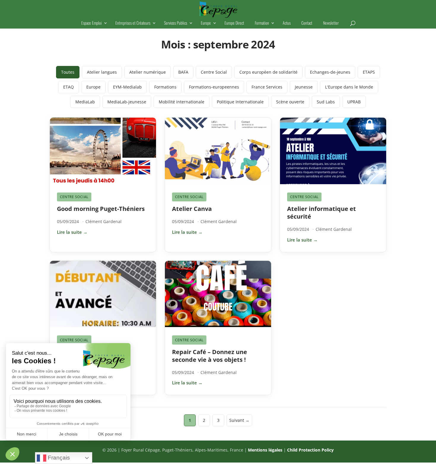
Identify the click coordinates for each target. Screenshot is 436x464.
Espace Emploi (91, 23)
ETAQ (68, 87)
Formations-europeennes (214, 87)
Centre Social (214, 72)
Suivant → (239, 420)
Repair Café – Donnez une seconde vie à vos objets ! (209, 356)
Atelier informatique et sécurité (321, 212)
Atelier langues (102, 72)
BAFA (183, 72)
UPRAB (354, 102)
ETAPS (369, 72)
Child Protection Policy (310, 450)
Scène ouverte (290, 102)
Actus (287, 23)
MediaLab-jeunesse (126, 102)
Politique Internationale (240, 102)
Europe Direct (234, 23)
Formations (165, 87)
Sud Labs (326, 102)
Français (58, 457)
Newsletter (331, 23)
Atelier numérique (147, 72)
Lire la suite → (72, 232)
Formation (262, 23)
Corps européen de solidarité (268, 72)
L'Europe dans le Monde (349, 87)
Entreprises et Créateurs (132, 23)
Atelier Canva (192, 209)
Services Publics (175, 23)
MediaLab (85, 102)
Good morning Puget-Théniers (101, 209)
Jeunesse (304, 87)
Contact (306, 23)
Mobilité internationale (181, 102)
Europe (206, 23)
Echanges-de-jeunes (330, 72)
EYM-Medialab (127, 87)
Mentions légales (265, 450)
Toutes (67, 72)
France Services (267, 87)
